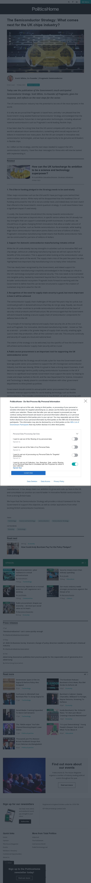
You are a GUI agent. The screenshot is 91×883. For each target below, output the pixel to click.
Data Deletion (32, 481)
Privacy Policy (59, 481)
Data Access (45, 481)
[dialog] (45, 441)
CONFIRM (28, 473)
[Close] (86, 402)
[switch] (75, 438)
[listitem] (45, 433)
